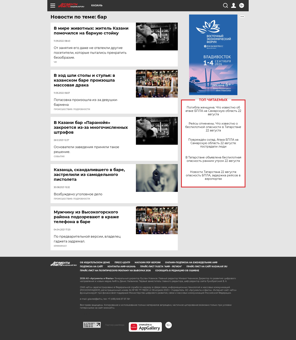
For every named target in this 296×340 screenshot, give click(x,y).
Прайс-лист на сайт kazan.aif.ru (206, 266)
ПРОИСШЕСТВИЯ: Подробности (72, 109)
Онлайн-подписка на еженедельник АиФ (191, 262)
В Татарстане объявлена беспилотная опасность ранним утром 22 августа (213, 159)
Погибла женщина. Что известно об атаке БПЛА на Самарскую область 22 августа (213, 111)
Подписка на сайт (91, 266)
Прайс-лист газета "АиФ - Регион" (161, 266)
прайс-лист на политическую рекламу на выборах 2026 (115, 270)
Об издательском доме (95, 262)
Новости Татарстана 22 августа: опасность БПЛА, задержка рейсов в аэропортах (213, 175)
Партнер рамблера (114, 325)
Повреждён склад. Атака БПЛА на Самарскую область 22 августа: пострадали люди (213, 143)
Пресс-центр (122, 262)
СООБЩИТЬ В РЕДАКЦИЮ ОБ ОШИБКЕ (177, 270)
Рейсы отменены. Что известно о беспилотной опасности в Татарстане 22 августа (213, 127)
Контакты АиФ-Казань (122, 266)
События (59, 157)
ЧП (55, 62)
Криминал (60, 246)
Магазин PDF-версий (147, 262)
